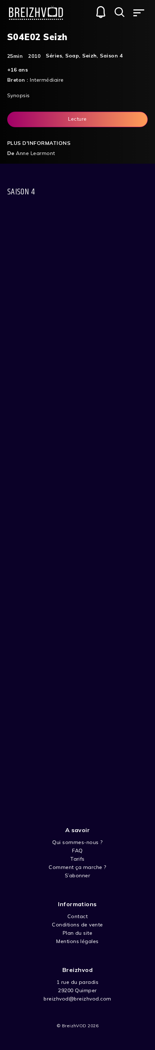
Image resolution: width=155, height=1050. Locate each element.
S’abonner (77, 875)
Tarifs (77, 859)
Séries (54, 55)
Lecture (77, 119)
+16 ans (17, 69)
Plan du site (78, 933)
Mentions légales (77, 941)
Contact (77, 916)
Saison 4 (111, 55)
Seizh (89, 55)
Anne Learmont (35, 153)
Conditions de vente (77, 924)
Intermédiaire (46, 80)
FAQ (77, 850)
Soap (72, 55)
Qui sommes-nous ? (77, 842)
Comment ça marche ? (77, 867)
